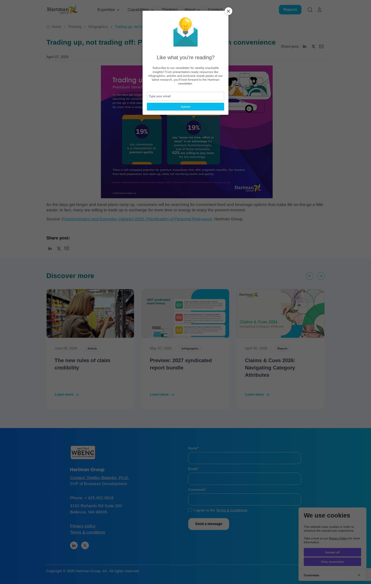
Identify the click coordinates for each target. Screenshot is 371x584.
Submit (185, 106)
